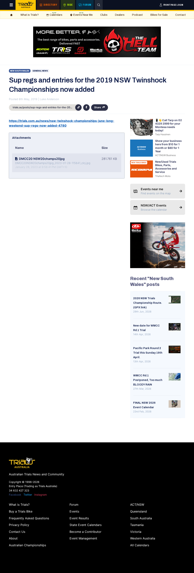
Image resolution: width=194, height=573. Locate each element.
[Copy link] (78, 107)
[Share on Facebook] (86, 107)
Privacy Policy (19, 525)
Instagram (40, 494)
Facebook (15, 494)
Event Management (83, 538)
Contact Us (17, 532)
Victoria (135, 532)
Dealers (119, 14)
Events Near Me (83, 14)
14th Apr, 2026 (142, 334)
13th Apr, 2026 (142, 361)
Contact (180, 14)
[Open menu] (11, 5)
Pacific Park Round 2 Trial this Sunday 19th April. (147, 353)
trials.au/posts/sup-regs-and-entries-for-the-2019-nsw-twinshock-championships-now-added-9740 (44, 107)
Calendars (56, 14)
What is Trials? (29, 14)
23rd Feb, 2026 (142, 411)
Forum (74, 504)
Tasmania (137, 525)
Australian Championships (27, 545)
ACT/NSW (137, 504)
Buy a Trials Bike (20, 511)
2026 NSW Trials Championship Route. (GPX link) (147, 303)
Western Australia (142, 538)
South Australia (141, 518)
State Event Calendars (86, 525)
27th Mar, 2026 (142, 388)
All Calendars (139, 545)
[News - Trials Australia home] (26, 5)
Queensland (138, 511)
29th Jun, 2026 (142, 311)
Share (97, 107)
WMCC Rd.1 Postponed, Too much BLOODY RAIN (147, 380)
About (13, 538)
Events (74, 511)
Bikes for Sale (159, 14)
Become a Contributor (85, 532)
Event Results (79, 518)
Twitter (27, 494)
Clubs (103, 14)
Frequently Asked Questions (29, 518)
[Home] (11, 15)
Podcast (137, 14)
